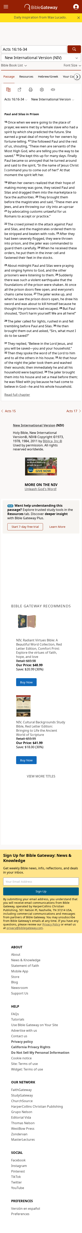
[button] (76, 7)
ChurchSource (22, 1101)
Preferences (20, 1214)
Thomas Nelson (23, 1123)
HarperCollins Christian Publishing (37, 1106)
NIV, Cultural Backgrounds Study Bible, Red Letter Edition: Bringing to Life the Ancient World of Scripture (40, 728)
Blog (14, 982)
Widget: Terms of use (27, 1069)
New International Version (34, 425)
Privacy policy (22, 1041)
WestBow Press (22, 1128)
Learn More (57, 527)
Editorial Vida (21, 1117)
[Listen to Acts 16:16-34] (53, 89)
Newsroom (19, 988)
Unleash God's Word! (41, 489)
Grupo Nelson (21, 1112)
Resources (26, 76)
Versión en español (25, 1208)
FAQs (15, 1014)
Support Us (19, 993)
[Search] (74, 49)
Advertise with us (24, 1030)
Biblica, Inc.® (52, 441)
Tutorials (17, 1019)
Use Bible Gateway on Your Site (34, 1025)
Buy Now (26, 682)
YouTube (17, 1188)
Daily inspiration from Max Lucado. (40, 17)
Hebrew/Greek (48, 76)
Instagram (19, 1166)
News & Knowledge (25, 960)
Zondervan (19, 1134)
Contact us (19, 1036)
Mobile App (19, 971)
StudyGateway (22, 1095)
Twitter (16, 1182)
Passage (9, 76)
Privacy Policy (51, 924)
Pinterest (18, 1171)
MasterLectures (23, 1139)
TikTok (16, 1177)
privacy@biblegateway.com (25, 928)
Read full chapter (17, 394)
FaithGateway (21, 1090)
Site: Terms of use (24, 1064)
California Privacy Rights (30, 1047)
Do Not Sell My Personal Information (40, 1052)
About (15, 954)
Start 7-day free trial (25, 527)
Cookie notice (21, 1058)
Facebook (18, 1160)
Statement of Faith (25, 965)
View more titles (41, 776)
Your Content (72, 76)
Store (15, 977)
